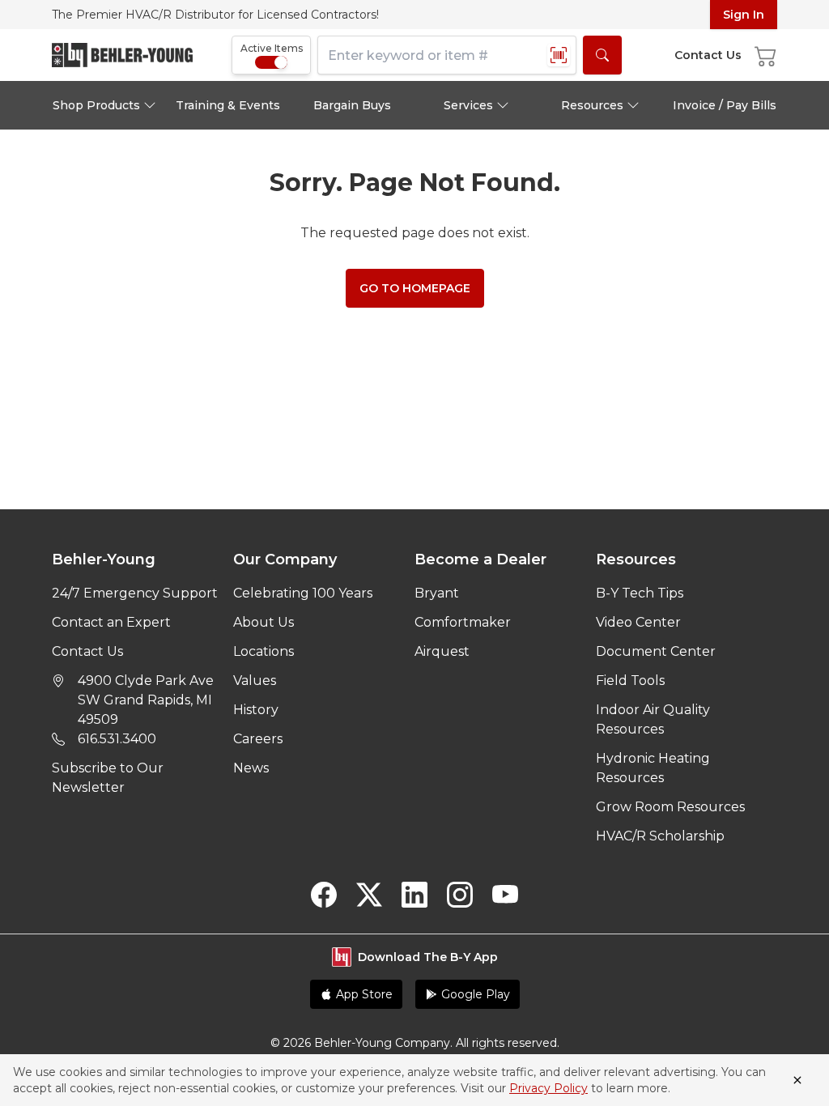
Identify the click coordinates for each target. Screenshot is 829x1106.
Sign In (743, 14)
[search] (602, 55)
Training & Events (228, 105)
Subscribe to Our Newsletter (108, 777)
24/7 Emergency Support (135, 593)
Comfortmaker (462, 622)
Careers (258, 739)
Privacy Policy (548, 1088)
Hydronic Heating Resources (653, 768)
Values (254, 680)
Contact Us (87, 651)
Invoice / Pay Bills (724, 105)
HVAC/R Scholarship (660, 836)
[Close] (797, 1080)
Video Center (638, 622)
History (255, 709)
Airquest (442, 651)
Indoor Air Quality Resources (653, 719)
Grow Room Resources (670, 807)
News (251, 768)
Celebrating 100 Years (302, 593)
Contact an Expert (111, 622)
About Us (263, 622)
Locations (263, 651)
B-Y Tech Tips (639, 593)
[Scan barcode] (558, 55)
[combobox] (446, 55)
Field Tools (630, 680)
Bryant (436, 593)
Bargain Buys (352, 105)
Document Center (656, 651)
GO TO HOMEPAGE (414, 288)
